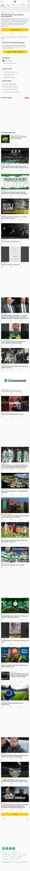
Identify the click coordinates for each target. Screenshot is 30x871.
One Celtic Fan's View (5, 563)
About (10, 852)
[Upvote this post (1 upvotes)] (2, 171)
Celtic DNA (3, 514)
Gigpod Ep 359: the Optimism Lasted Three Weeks (18, 137)
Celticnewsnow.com (6, 861)
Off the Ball (3, 263)
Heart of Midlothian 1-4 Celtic (9, 63)
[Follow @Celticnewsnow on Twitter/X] (7, 848)
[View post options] (28, 135)
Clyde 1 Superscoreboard (6, 412)
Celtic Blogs (14, 854)
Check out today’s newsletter (15, 51)
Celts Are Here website (10, 84)
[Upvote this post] (11, 34)
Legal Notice (19, 856)
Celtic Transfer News (6, 854)
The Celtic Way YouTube (6, 340)
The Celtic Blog (4, 364)
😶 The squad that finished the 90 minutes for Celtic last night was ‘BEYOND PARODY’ (13, 342)
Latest (8, 4)
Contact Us (17, 858)
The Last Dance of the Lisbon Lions (10, 241)
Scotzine (3, 239)
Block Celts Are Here (9, 77)
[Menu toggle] (2, 1)
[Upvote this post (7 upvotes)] (2, 619)
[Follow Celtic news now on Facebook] (10, 848)
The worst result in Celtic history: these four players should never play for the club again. (15, 516)
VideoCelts (3, 190)
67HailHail (3, 164)
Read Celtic (3, 314)
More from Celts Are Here (11, 72)
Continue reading (15, 29)
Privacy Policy (13, 856)
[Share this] (2, 34)
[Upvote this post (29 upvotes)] (2, 809)
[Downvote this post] (21, 34)
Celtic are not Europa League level (10, 264)
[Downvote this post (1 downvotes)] (11, 171)
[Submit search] (27, 819)
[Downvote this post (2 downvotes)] (11, 519)
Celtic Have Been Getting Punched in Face (12, 414)
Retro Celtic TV (5, 856)
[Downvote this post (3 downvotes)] (11, 619)
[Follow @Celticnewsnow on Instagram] (13, 848)
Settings (12, 858)
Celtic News (4, 852)
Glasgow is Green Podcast (16, 135)
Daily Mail (3, 463)
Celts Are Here (4, 13)
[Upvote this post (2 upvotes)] (2, 220)
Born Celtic (3, 489)
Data (20, 852)
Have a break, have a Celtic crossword (11, 391)
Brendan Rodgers (5, 18)
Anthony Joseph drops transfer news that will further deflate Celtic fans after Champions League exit (14, 167)
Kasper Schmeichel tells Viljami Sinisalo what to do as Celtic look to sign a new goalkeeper (14, 756)
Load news (15, 814)
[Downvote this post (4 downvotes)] (11, 809)
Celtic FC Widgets (22, 854)
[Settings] (28, 2)
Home (2, 4)
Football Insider (4, 778)
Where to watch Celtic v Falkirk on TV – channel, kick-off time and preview (14, 217)
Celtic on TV (15, 4)
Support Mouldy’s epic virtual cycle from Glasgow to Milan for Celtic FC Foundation (14, 616)
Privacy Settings (5, 858)
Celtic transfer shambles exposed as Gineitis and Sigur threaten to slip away (14, 541)
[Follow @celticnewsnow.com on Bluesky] (3, 848)
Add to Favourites (8, 74)
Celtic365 (3, 663)
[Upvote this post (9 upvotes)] (2, 393)
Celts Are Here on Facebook (11, 92)
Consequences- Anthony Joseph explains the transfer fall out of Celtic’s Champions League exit (14, 192)
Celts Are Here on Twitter (10, 89)
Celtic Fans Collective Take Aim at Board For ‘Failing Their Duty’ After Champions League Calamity (19, 675)
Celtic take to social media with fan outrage (12, 565)
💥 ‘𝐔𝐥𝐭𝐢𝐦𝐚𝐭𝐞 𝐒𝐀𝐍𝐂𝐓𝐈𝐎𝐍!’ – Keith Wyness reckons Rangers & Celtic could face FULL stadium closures (14, 780)
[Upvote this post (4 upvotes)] (2, 682)
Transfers (22, 4)
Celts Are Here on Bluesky (11, 86)
